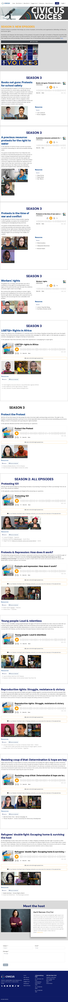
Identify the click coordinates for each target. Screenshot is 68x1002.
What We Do (26, 3)
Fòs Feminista (18, 748)
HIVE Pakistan (20, 676)
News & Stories (48, 3)
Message (6, 951)
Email (37, 946)
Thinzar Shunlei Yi (8, 818)
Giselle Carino (6, 748)
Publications (41, 3)
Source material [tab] (14, 379)
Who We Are (19, 3)
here (61, 38)
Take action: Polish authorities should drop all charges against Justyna (23, 746)
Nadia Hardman (7, 893)
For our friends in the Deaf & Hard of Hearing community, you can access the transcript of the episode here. (34, 513)
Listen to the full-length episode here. (34, 358)
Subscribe (34, 41)
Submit (5, 965)
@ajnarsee (40, 932)
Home (14, 3)
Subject (5, 946)
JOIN (57, 3)
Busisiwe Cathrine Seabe (9, 678)
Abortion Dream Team (28, 745)
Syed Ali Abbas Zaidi (8, 676)
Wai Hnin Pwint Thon (9, 817)
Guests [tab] (38, 110)
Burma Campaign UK (21, 817)
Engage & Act (34, 3)
